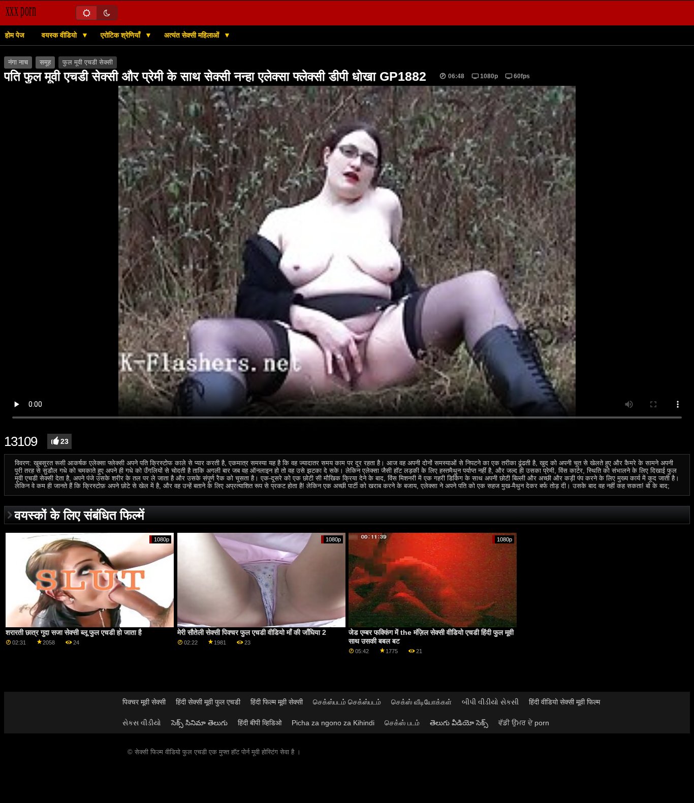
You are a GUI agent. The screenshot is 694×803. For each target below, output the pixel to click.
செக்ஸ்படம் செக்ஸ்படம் (347, 702)
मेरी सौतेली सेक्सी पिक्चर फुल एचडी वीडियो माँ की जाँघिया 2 (251, 632)
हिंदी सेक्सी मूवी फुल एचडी (208, 702)
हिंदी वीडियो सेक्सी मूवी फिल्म (564, 702)
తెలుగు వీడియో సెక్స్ (459, 723)
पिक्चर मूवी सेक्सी (144, 702)
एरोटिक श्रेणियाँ (121, 35)
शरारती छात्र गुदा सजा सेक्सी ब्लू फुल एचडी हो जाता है (74, 632)
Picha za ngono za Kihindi (333, 723)
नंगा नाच (18, 62)
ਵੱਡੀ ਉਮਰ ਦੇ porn (523, 723)
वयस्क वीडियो (60, 35)
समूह (45, 62)
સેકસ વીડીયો (141, 723)
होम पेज (14, 35)
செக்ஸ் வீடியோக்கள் (421, 702)
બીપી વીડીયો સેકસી (490, 702)
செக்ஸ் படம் (402, 723)
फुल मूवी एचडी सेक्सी (87, 62)
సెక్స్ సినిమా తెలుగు (199, 723)
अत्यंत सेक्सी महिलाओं (192, 35)
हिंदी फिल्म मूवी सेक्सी (276, 702)
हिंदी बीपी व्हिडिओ (259, 723)
